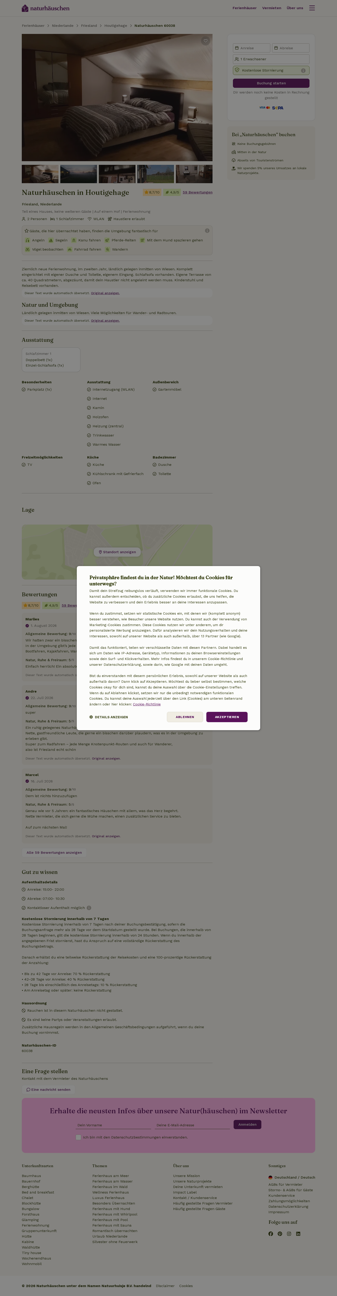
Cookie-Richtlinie (147, 704)
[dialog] (168, 648)
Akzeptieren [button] (227, 717)
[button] (108, 717)
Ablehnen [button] (185, 717)
